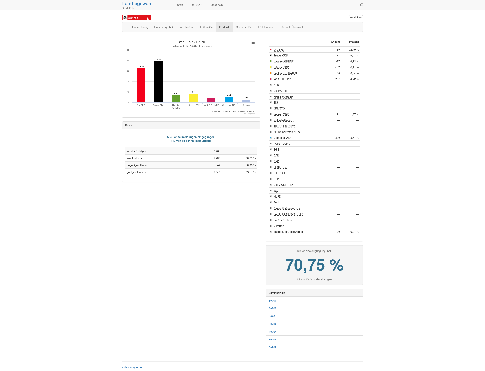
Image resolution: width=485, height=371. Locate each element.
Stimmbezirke (244, 27)
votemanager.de (132, 367)
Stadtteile (224, 27)
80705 (272, 331)
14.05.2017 (196, 5)
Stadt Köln (217, 5)
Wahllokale (356, 17)
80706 (272, 339)
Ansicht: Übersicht (292, 27)
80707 (272, 347)
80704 (272, 324)
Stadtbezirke (206, 27)
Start (180, 5)
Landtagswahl (137, 3)
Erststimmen (266, 27)
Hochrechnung (140, 27)
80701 (272, 300)
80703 (272, 316)
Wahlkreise (186, 27)
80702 (272, 308)
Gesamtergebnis (164, 27)
